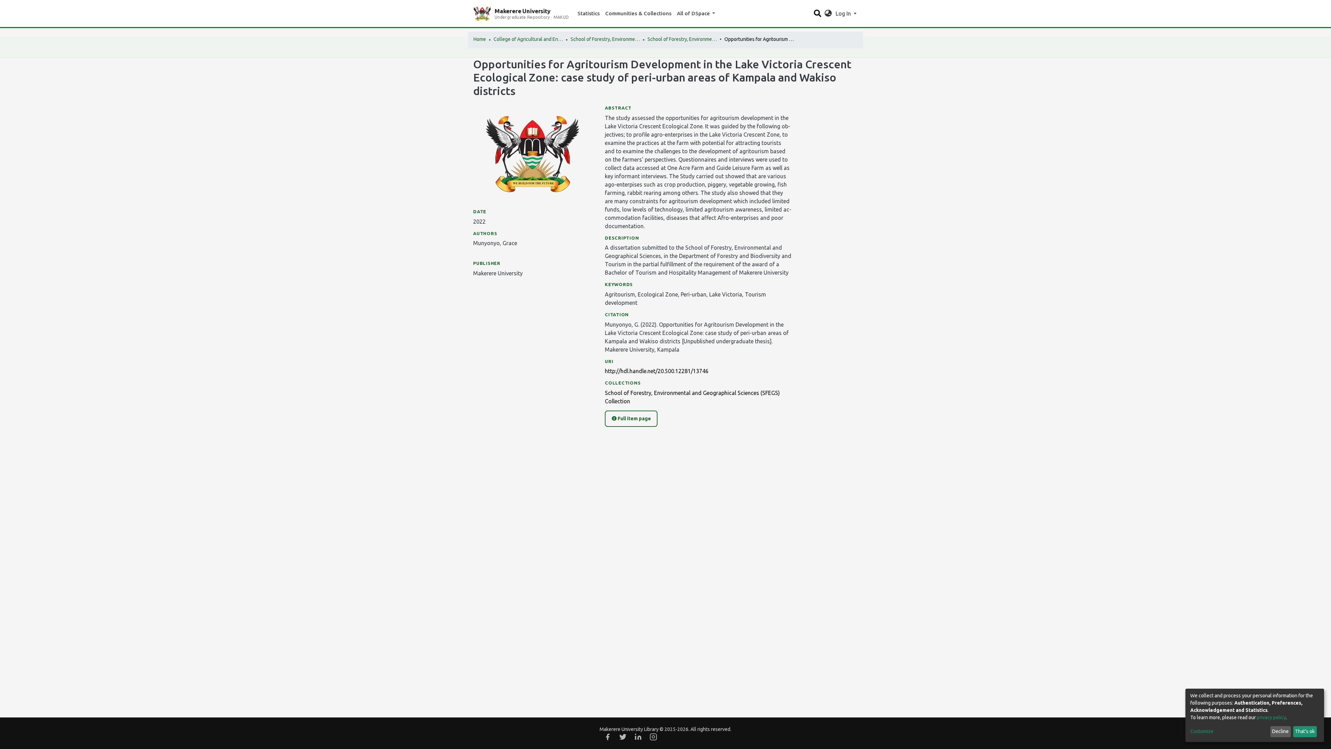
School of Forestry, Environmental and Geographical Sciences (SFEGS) (605, 39)
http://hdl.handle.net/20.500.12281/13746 (656, 371)
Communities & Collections (638, 13)
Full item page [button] (634, 418)
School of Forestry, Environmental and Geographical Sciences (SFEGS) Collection (682, 39)
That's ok (1305, 731)
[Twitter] (623, 737)
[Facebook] (607, 737)
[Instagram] (653, 737)
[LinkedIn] (638, 737)
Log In (844, 13)
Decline (1280, 731)
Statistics (588, 13)
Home (479, 39)
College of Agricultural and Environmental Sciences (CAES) (528, 39)
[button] (828, 13)
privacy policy (1271, 717)
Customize (1201, 731)
